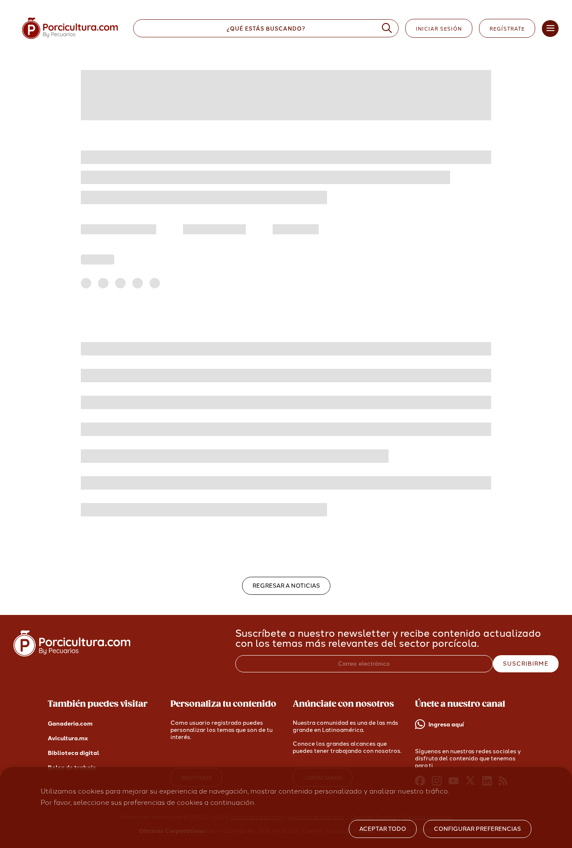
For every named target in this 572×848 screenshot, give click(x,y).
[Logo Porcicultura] (69, 39)
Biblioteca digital (73, 753)
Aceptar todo (382, 828)
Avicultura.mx (68, 738)
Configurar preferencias (477, 828)
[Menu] (550, 28)
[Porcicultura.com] (71, 654)
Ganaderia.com (70, 723)
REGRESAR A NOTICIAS (286, 585)
